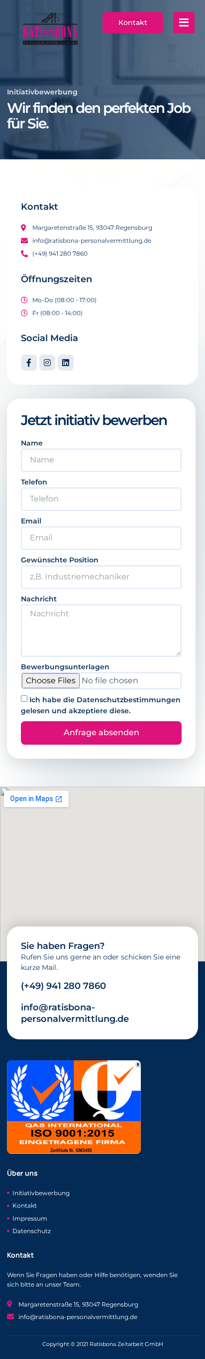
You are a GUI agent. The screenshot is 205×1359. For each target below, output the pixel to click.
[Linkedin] (66, 363)
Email (31, 520)
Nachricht (39, 598)
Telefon (34, 481)
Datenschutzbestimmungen (129, 699)
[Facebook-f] (29, 363)
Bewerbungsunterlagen (65, 666)
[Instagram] (47, 363)
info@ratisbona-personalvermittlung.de (75, 1013)
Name (32, 443)
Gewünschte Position (60, 559)
